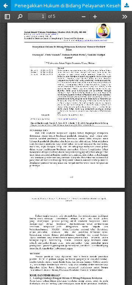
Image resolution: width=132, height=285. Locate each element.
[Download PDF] (126, 5)
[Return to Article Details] (5, 5)
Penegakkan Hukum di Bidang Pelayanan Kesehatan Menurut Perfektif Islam (73, 5)
